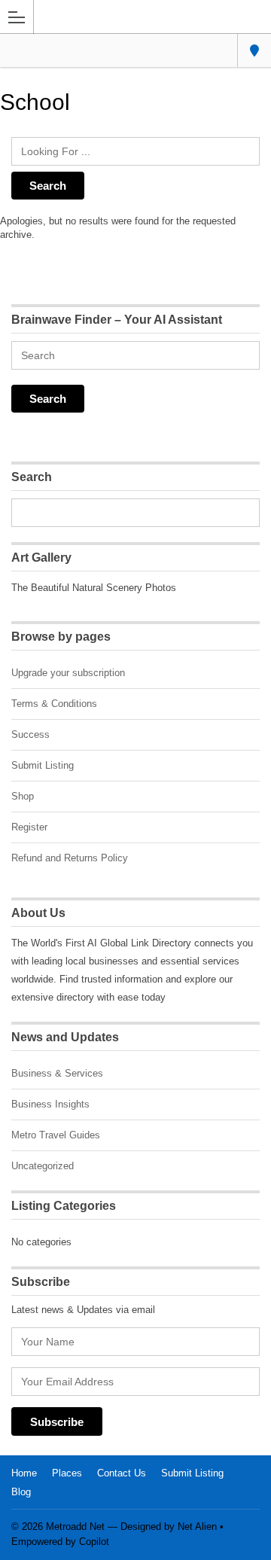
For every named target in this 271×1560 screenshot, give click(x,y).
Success (30, 734)
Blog (21, 1492)
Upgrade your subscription (68, 672)
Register (29, 827)
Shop (22, 796)
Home (24, 1473)
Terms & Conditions (54, 703)
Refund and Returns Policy (69, 858)
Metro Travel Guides (55, 1135)
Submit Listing (42, 765)
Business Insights (50, 1104)
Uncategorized (42, 1166)
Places (67, 1473)
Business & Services (57, 1073)
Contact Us (121, 1473)
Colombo (254, 50)
